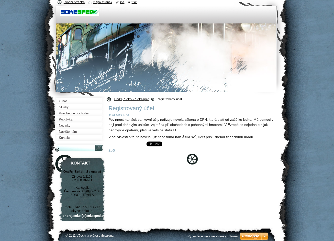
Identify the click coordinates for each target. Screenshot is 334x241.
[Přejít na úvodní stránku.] (79, 13)
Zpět (112, 150)
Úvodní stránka (74, 2)
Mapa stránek (102, 2)
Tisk (134, 2)
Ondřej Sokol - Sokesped (131, 99)
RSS (122, 2)
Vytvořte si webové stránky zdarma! (213, 236)
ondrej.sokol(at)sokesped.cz (84, 216)
